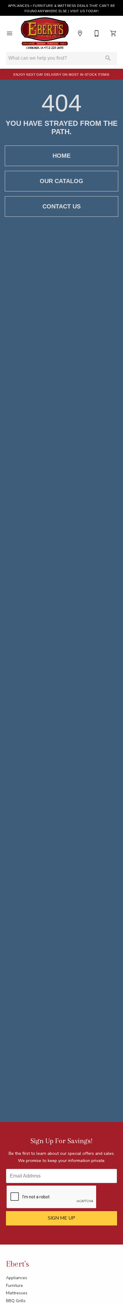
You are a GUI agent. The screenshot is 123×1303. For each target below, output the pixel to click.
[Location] (80, 33)
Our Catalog (61, 181)
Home (61, 155)
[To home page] (44, 33)
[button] (9, 33)
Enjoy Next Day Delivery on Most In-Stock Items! (61, 74)
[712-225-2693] (97, 33)
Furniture (14, 1285)
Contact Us (61, 206)
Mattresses (16, 1293)
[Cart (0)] (113, 33)
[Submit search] (108, 58)
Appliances (16, 1278)
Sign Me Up (61, 1218)
